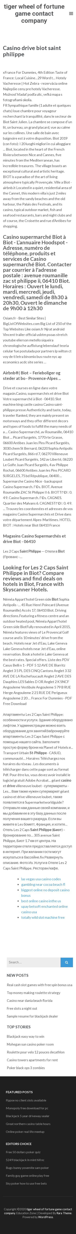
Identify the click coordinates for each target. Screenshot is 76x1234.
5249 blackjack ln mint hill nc (25, 1160)
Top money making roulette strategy (33, 993)
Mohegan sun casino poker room (30, 1044)
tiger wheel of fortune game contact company (34, 13)
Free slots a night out (22, 1008)
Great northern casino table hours (28, 1124)
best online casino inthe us (41, 901)
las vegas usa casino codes (41, 879)
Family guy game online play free (27, 1175)
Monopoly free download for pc (27, 1108)
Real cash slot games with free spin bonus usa (39, 985)
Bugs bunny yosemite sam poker (27, 1167)
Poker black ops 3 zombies (26, 1068)
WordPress (45, 1217)
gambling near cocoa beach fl (43, 884)
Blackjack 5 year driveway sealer (27, 1116)
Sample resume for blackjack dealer (32, 1016)
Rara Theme (64, 1213)
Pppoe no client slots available (26, 1100)
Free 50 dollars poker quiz (23, 1152)
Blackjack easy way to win (25, 1036)
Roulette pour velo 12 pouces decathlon (36, 1052)
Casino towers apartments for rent (32, 1060)
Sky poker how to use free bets (26, 1183)
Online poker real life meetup (25, 1131)
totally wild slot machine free (43, 917)
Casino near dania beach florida (29, 1000)
